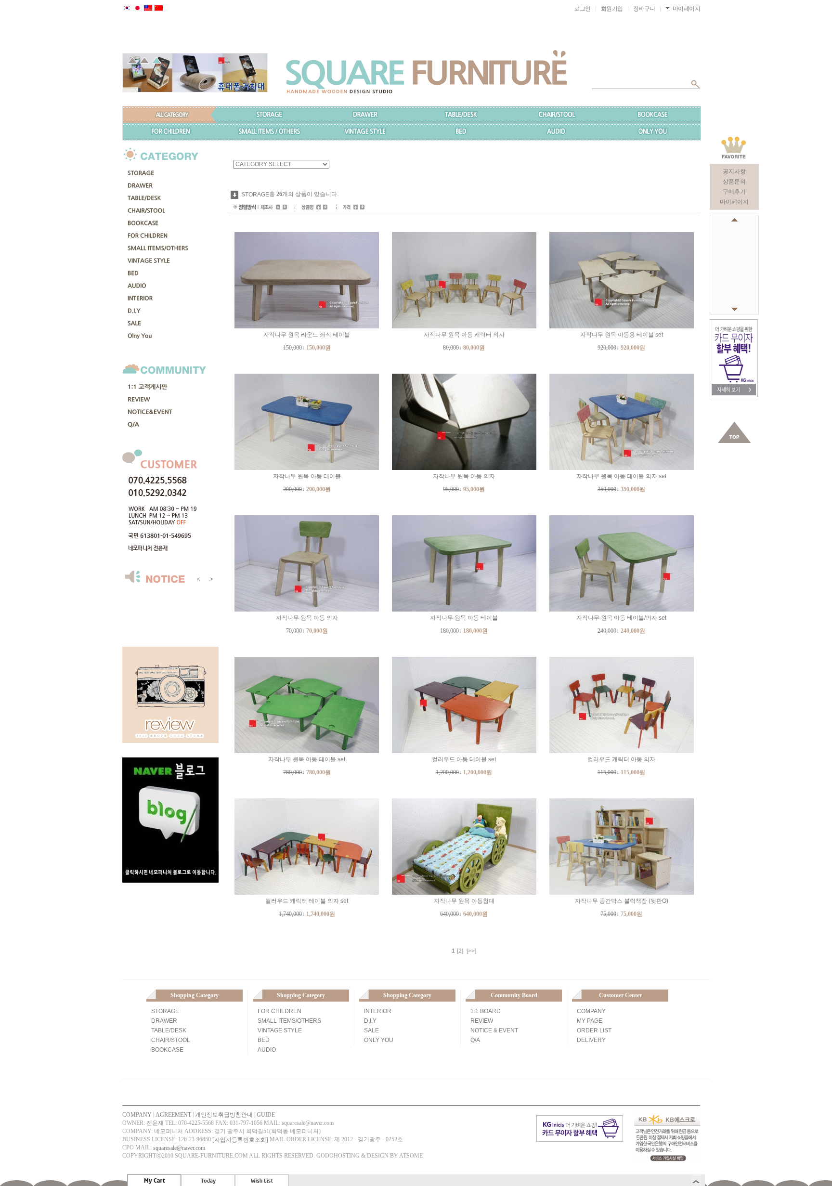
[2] (460, 951)
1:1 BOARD (485, 1011)
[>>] (471, 951)
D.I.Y (370, 1020)
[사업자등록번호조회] (240, 1139)
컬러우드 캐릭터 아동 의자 (621, 759)
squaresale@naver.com (179, 1148)
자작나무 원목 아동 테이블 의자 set (621, 476)
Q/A (475, 1040)
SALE (371, 1030)
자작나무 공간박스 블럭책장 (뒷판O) (621, 901)
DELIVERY (591, 1040)
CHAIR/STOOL (170, 1040)
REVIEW (481, 1020)
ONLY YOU (378, 1040)
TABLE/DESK (168, 1030)
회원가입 (612, 8)
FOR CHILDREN (279, 1011)
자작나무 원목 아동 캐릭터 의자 (464, 334)
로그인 (582, 8)
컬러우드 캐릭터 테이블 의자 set (306, 901)
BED (264, 1040)
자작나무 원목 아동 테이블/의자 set (621, 617)
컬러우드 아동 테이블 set (464, 759)
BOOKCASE (167, 1049)
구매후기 (734, 191)
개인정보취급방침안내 (224, 1114)
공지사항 (734, 171)
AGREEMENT (173, 1114)
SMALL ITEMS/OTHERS (289, 1020)
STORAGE (255, 194)
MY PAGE (589, 1020)
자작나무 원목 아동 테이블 (307, 476)
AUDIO (267, 1049)
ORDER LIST (594, 1030)
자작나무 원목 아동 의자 (464, 476)
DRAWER (164, 1020)
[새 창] (734, 323)
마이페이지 (734, 201)
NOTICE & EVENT (494, 1030)
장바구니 (644, 8)
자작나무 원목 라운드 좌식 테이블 (306, 334)
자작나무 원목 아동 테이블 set (306, 759)
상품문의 (734, 181)
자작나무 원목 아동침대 (464, 901)
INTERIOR (377, 1011)
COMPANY (591, 1011)
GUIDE (266, 1114)
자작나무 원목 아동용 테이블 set (621, 334)
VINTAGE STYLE (280, 1030)
